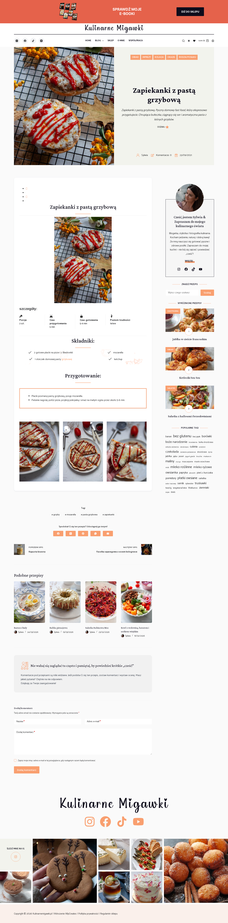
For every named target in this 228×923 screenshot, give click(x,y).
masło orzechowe (202, 461)
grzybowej (67, 359)
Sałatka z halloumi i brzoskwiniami (189, 416)
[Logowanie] (213, 41)
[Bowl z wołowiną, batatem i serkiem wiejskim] (136, 602)
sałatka (202, 478)
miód (167, 467)
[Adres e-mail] (108, 533)
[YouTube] (41, 41)
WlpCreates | (71, 914)
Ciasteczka (172, 311)
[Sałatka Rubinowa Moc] (100, 602)
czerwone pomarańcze (188, 452)
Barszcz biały (20, 627)
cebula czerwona (172, 446)
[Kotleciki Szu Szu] (189, 349)
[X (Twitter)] (71, 533)
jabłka (168, 456)
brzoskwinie (193, 442)
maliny (169, 461)
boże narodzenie (176, 442)
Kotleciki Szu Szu (189, 377)
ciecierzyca (184, 446)
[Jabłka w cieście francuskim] (189, 310)
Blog (98, 40)
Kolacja (159, 57)
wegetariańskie (180, 488)
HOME (88, 40)
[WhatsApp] (95, 533)
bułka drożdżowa (206, 442)
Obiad (135, 57)
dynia (210, 452)
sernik (180, 483)
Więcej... (190, 261)
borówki (207, 436)
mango (178, 462)
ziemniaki (204, 488)
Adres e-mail (94, 721)
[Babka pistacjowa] (65, 602)
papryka (183, 473)
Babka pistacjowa (58, 627)
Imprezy (147, 57)
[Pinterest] (83, 533)
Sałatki (171, 388)
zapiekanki (108, 515)
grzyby (56, 515)
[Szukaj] (183, 41)
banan (168, 436)
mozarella (70, 515)
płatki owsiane (187, 478)
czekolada (172, 451)
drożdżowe (202, 452)
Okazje (171, 57)
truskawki (200, 483)
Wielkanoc (193, 488)
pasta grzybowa (89, 515)
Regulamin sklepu (109, 914)
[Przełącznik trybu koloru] (189, 41)
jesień (181, 456)
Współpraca (136, 40)
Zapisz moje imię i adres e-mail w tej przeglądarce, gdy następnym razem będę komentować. (57, 760)
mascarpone (187, 461)
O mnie (121, 40)
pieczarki (192, 473)
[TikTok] (33, 41)
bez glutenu (182, 436)
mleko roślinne (181, 467)
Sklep (110, 40)
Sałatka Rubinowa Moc (97, 627)
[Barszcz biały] (29, 602)
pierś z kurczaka (205, 473)
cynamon (202, 447)
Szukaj (207, 292)
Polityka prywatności (88, 914)
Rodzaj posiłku (187, 57)
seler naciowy (170, 483)
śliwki (173, 492)
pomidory (170, 478)
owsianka (171, 472)
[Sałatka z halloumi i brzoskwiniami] (189, 387)
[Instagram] (17, 41)
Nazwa (20, 721)
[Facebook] (25, 41)
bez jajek (196, 436)
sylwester (189, 483)
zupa (167, 492)
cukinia (193, 447)
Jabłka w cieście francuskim (189, 339)
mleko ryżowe (202, 467)
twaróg (168, 488)
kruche (199, 456)
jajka (175, 456)
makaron (207, 456)
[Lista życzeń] (194, 41)
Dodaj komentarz (25, 732)
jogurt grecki (190, 456)
